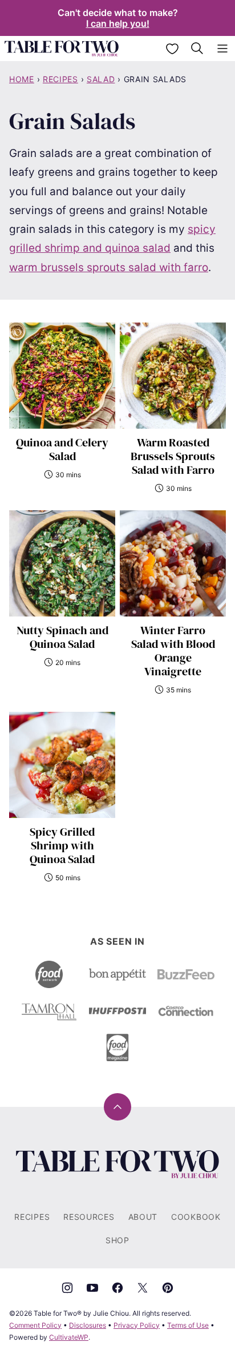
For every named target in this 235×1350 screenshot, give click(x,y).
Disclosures (87, 1325)
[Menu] (222, 48)
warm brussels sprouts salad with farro (108, 267)
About (143, 1217)
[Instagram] (67, 1287)
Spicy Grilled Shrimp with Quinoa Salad (62, 845)
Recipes (60, 79)
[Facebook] (117, 1287)
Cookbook (196, 1217)
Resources (88, 1217)
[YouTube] (92, 1287)
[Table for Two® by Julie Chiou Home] (62, 49)
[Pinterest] (167, 1287)
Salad (101, 79)
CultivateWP (68, 1337)
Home (21, 79)
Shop (117, 1240)
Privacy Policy (137, 1325)
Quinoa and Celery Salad (62, 449)
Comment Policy (35, 1325)
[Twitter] (142, 1287)
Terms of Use (188, 1325)
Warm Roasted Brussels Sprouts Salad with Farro (173, 456)
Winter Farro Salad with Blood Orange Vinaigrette (173, 650)
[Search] (197, 48)
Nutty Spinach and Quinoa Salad (62, 637)
